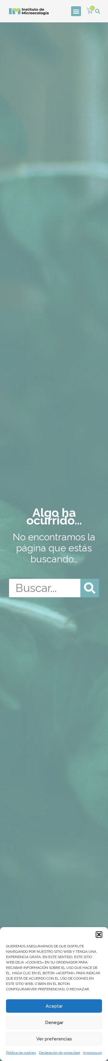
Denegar (54, 1022)
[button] (99, 935)
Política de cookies (21, 1053)
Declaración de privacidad (59, 1053)
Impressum (92, 1053)
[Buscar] (89, 588)
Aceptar (54, 1006)
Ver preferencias (54, 1039)
